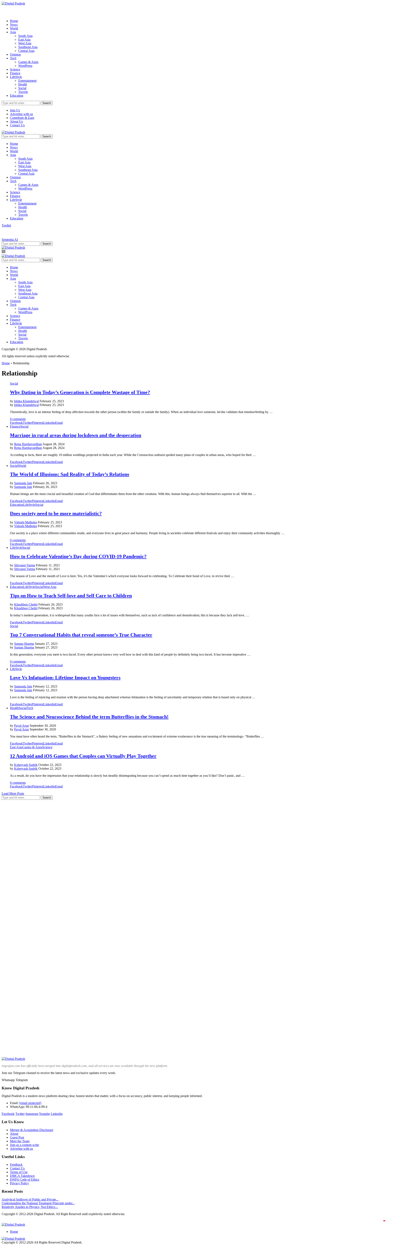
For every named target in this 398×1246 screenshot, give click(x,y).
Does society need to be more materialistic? (56, 513)
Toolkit (6, 225)
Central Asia (26, 50)
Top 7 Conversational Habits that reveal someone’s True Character (81, 635)
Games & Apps (28, 62)
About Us (16, 121)
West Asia (24, 43)
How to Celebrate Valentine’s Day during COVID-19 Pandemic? (78, 556)
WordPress (25, 65)
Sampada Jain (23, 483)
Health (22, 84)
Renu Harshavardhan (28, 444)
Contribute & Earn (22, 117)
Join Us (15, 110)
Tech (13, 58)
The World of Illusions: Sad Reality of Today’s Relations (69, 474)
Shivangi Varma (24, 565)
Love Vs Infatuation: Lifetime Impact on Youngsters (65, 677)
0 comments (18, 419)
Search (46, 103)
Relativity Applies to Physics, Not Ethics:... (30, 1207)
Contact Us (17, 125)
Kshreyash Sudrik (26, 765)
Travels (23, 92)
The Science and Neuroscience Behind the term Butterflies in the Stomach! (89, 716)
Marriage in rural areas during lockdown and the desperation (75, 435)
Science (15, 69)
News (14, 24)
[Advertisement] (33, 865)
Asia (13, 32)
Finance (15, 73)
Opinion (15, 54)
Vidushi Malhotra (25, 522)
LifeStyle (16, 77)
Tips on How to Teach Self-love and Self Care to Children (71, 595)
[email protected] (30, 1103)
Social (22, 88)
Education (16, 95)
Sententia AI (10, 239)
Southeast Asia (28, 47)
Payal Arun (21, 725)
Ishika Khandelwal (26, 401)
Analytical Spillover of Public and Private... (30, 1199)
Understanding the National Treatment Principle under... (38, 1203)
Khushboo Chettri (26, 604)
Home (14, 21)
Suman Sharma (24, 643)
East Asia (24, 39)
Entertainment (27, 80)
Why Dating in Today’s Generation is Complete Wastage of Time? (80, 392)
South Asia (25, 36)
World (14, 28)
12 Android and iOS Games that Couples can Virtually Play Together (83, 756)
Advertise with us (21, 114)
